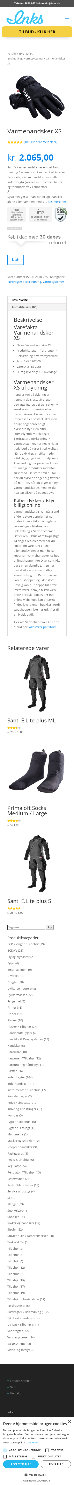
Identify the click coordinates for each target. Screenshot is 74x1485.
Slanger (12, 1204)
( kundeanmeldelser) (40, 142)
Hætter (12, 1071)
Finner (11, 1007)
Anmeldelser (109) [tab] (24, 307)
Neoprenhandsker (19, 1147)
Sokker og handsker (20, 1223)
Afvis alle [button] (56, 1464)
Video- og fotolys (18, 1350)
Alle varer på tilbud (42, 627)
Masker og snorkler (20, 1141)
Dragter (12, 982)
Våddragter (15, 1331)
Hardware (14, 1052)
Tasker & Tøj (15, 1242)
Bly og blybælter (18, 957)
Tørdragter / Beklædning (24, 282)
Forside (11, 53)
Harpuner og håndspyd (23, 1065)
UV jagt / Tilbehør (19, 1324)
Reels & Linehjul (18, 1160)
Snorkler (13, 1217)
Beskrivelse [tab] (20, 300)
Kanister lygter (17, 1096)
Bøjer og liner (16, 970)
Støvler (12, 1229)
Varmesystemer (33, 58)
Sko (9, 1198)
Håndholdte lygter (19, 1033)
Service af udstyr (18, 1191)
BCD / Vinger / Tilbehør (23, 944)
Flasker (12, 1020)
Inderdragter (16, 1077)
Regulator (14, 1166)
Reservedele (15, 1179)
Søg (49, 927)
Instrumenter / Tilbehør (23, 1090)
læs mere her (57, 202)
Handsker (14, 1046)
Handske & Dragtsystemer (25, 1039)
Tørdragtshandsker (20, 1318)
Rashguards (15, 1153)
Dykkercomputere (19, 988)
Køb (15, 259)
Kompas (12, 1115)
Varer (14, 1387)
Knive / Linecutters (20, 1103)
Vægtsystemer (17, 1344)
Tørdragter (14, 1306)
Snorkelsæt (15, 1210)
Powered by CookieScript (37, 1480)
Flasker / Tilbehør (19, 1027)
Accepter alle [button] (21, 1464)
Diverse (12, 976)
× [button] (69, 1421)
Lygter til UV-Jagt (18, 1128)
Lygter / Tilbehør (18, 1122)
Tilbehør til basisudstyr (23, 1299)
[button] (37, 1474)
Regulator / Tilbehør (21, 1172)
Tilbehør (13, 1249)
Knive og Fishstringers (22, 1109)
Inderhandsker (17, 1084)
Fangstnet (14, 1001)
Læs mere (32, 1442)
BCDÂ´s (12, 950)
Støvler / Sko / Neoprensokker (27, 1236)
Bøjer (11, 963)
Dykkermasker (17, 995)
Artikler (26, 1381)
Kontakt (15, 1393)
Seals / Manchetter (20, 1185)
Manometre (15, 1134)
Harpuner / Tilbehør (21, 1058)
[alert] (37, 1451)
